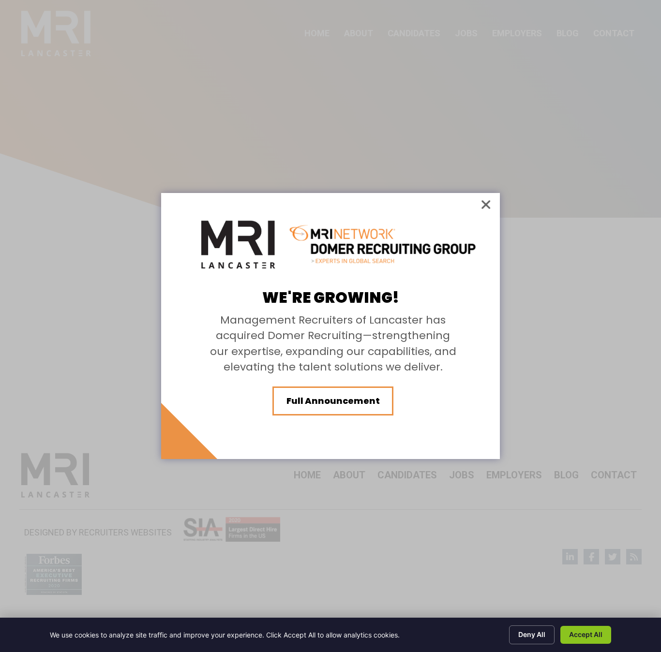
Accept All (585, 634)
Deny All (531, 634)
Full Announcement (333, 401)
